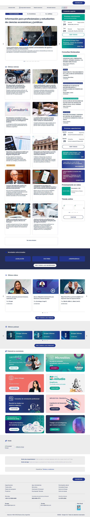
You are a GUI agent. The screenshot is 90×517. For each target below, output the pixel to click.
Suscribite (54, 368)
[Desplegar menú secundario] (66, 3)
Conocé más (14, 388)
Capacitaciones (9, 485)
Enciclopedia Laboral (64, 485)
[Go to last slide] (63, 208)
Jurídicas (48, 14)
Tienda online (8, 487)
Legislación (19, 259)
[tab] (69, 212)
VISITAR (73, 217)
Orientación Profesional (37, 489)
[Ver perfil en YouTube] (15, 507)
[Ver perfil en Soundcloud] (21, 507)
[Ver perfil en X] (9, 507)
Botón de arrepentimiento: (28, 459)
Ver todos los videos (45, 317)
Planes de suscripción (10, 489)
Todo (14, 14)
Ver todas (73, 146)
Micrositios (34, 487)
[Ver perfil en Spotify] (24, 507)
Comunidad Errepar (63, 487)
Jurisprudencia (74, 259)
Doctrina (47, 259)
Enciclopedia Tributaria (37, 491)
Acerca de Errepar (63, 489)
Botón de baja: (25, 462)
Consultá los (45, 469)
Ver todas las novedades (45, 265)
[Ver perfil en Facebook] (6, 507)
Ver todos (73, 34)
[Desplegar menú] (6, 3)
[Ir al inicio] (10, 479)
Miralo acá (13, 368)
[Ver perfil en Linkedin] (12, 507)
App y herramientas (36, 485)
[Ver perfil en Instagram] (18, 507)
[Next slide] (84, 208)
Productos (7, 491)
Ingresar (78, 3)
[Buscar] (23, 2)
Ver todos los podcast (45, 345)
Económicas (31, 14)
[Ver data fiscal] (81, 507)
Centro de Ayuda (63, 491)
